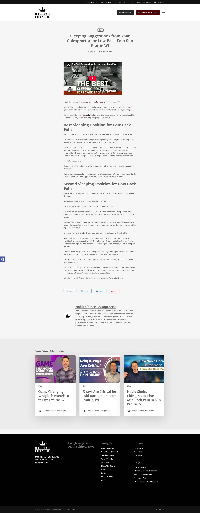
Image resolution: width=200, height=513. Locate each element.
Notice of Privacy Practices (145, 471)
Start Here (105, 463)
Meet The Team (108, 466)
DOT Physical (107, 477)
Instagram (138, 455)
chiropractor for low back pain (95, 102)
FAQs (103, 473)
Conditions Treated (109, 452)
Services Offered (108, 455)
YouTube (138, 452)
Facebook (138, 448)
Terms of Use (140, 478)
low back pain (84, 115)
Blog (100, 30)
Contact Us (106, 470)
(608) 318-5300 (41, 463)
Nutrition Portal (107, 448)
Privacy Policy (140, 467)
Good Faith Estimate (143, 474)
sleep (128, 110)
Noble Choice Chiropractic (101, 52)
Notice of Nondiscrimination (146, 482)
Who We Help (107, 459)
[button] (163, 12)
